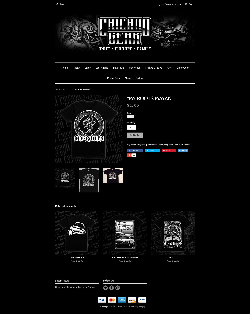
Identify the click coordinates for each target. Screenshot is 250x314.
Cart (191, 4)
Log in (159, 4)
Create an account (173, 4)
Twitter (105, 287)
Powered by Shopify (137, 306)
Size (129, 113)
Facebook (111, 287)
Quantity (131, 122)
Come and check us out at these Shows (75, 287)
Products (66, 89)
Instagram (117, 287)
